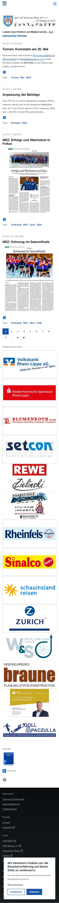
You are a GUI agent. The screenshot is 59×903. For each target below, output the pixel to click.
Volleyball (16, 225)
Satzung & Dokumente (13, 799)
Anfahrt (6, 856)
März (32, 323)
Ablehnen (34, 892)
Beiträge (22, 35)
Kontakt (6, 822)
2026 (28, 77)
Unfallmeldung (9, 809)
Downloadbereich (11, 804)
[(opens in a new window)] (29, 364)
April (32, 225)
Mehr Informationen (15, 885)
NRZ (25, 225)
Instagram (7, 827)
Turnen (15, 77)
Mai (22, 77)
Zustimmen (16, 892)
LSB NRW (7, 841)
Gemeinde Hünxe (11, 851)
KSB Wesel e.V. (10, 846)
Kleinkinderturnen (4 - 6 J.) (32, 58)
